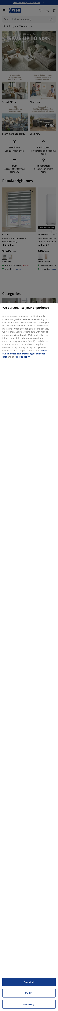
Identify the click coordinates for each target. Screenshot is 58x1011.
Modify (29, 993)
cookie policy (23, 356)
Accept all (29, 982)
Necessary (29, 1004)
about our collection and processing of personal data (24, 353)
